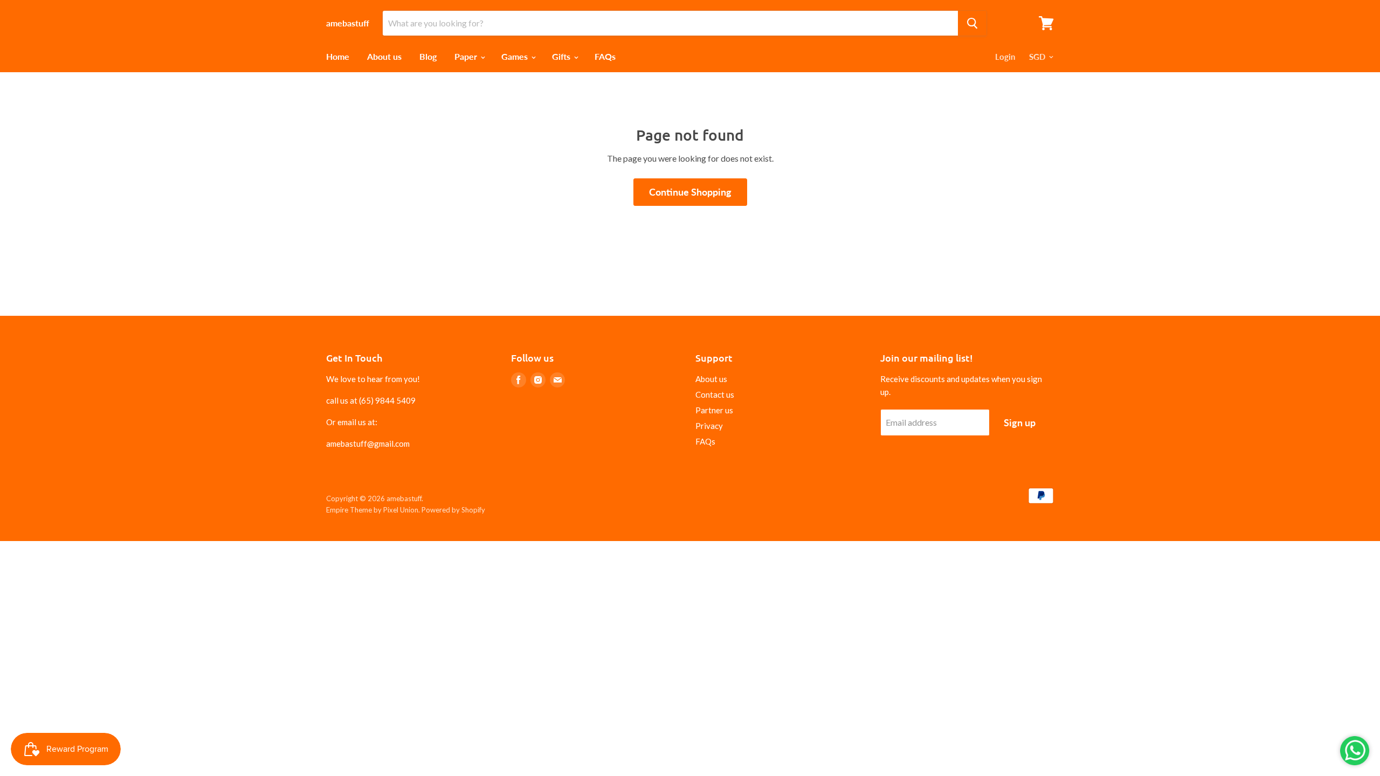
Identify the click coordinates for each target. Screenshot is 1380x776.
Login (1005, 56)
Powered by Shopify (453, 509)
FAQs (605, 56)
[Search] (972, 23)
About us (384, 56)
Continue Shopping (690, 192)
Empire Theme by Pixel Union (372, 509)
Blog (428, 56)
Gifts (562, 56)
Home (337, 56)
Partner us (714, 410)
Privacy (709, 426)
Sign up (1020, 422)
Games (515, 56)
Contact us (714, 394)
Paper (466, 56)
